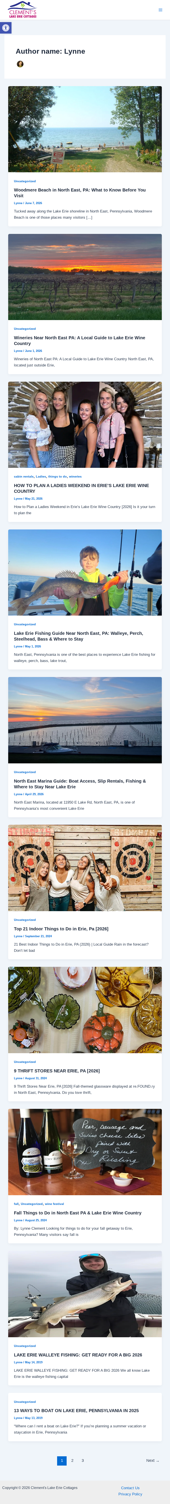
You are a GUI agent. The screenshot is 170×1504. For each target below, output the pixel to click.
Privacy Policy (130, 1494)
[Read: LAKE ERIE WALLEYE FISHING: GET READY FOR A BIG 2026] (85, 1294)
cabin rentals (24, 476)
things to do (57, 476)
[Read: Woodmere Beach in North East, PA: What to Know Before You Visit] (85, 129)
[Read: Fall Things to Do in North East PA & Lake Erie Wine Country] (85, 1152)
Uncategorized (25, 181)
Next (153, 1460)
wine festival (54, 1204)
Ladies (41, 476)
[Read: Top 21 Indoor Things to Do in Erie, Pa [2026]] (85, 868)
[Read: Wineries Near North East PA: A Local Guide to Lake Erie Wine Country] (85, 277)
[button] (6, 28)
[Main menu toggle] (161, 10)
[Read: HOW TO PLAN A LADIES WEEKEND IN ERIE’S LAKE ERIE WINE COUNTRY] (85, 424)
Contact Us (130, 1488)
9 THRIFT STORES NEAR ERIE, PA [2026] (57, 1070)
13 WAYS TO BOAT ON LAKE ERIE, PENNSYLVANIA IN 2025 (76, 1410)
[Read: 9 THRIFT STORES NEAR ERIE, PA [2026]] (85, 1010)
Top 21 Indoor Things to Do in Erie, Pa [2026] (61, 928)
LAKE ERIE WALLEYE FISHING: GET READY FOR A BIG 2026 (78, 1354)
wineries (75, 476)
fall (16, 1204)
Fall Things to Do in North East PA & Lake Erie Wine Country (77, 1212)
